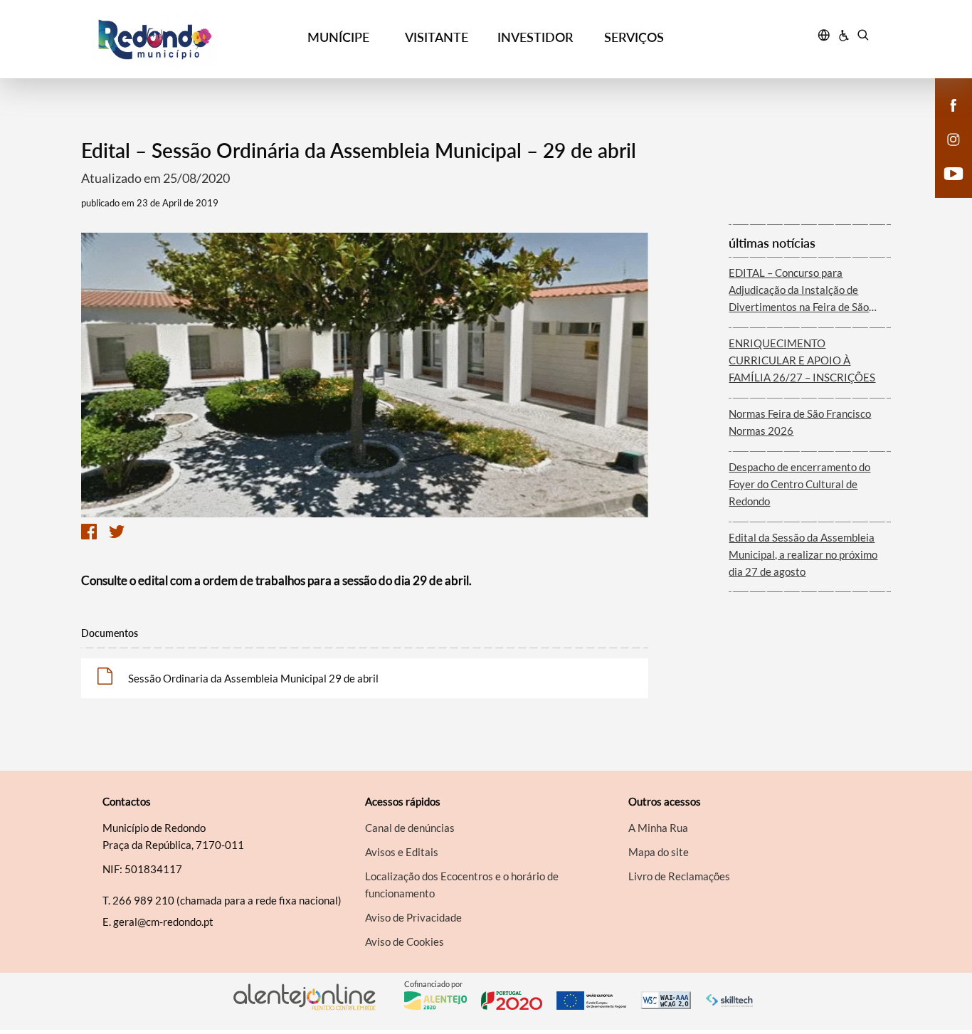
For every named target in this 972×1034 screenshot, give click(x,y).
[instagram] (953, 138)
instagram (944, 153)
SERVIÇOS (634, 37)
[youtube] (953, 172)
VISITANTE (436, 37)
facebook (944, 119)
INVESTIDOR (535, 37)
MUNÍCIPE (338, 37)
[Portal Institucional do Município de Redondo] (190, 39)
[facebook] (954, 103)
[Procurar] (863, 37)
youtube (944, 187)
